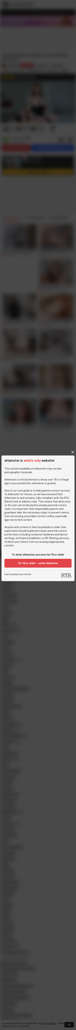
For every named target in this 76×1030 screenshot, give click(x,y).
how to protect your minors (17, 574)
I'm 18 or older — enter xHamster (38, 563)
